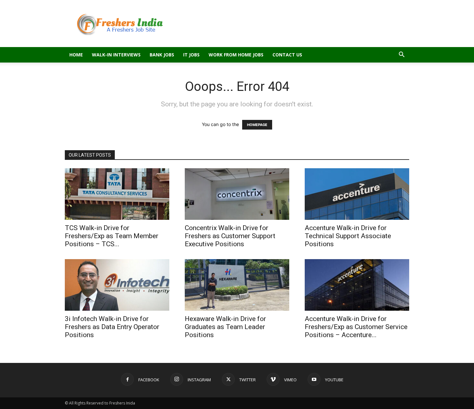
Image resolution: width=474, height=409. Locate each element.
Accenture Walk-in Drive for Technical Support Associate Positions (348, 236)
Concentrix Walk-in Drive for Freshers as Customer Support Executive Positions (230, 236)
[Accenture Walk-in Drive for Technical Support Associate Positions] (357, 194)
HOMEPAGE (257, 124)
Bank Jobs (162, 55)
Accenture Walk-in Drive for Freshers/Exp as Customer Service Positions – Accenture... (356, 327)
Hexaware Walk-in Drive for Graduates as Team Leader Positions (225, 327)
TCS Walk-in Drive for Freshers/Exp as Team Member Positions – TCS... (111, 236)
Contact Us (287, 55)
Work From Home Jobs (236, 55)
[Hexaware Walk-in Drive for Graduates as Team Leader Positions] (237, 285)
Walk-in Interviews (116, 55)
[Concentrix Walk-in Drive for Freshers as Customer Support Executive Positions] (237, 194)
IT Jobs (191, 55)
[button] (401, 55)
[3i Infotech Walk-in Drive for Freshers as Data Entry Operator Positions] (117, 285)
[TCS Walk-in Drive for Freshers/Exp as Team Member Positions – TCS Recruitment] (117, 194)
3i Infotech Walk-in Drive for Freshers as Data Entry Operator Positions (112, 327)
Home (76, 55)
